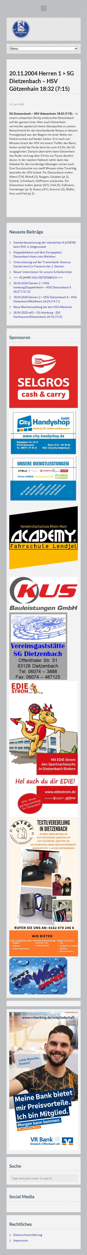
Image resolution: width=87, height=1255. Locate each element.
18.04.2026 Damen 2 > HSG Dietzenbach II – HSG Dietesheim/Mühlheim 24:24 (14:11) (45, 299)
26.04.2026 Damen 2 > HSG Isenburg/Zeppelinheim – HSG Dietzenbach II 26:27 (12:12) (42, 287)
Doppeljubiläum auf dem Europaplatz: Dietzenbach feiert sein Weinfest (37, 254)
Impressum (20, 1240)
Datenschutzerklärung (27, 1235)
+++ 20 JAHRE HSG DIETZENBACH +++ (38, 277)
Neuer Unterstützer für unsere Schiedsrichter (42, 272)
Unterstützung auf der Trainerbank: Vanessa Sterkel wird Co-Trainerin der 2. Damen (42, 264)
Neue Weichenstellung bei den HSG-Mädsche (42, 307)
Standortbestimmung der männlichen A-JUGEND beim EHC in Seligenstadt (44, 244)
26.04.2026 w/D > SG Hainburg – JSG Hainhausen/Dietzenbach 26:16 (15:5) (37, 315)
